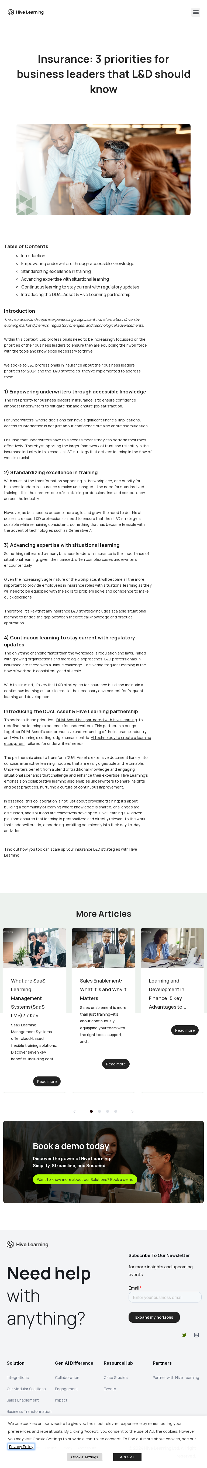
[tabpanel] (34, 1010)
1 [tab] (91, 1111)
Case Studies (116, 1377)
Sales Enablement (23, 1400)
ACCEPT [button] (127, 1457)
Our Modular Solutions (26, 1388)
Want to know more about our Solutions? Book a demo (85, 1179)
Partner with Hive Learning (176, 1377)
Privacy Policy (21, 1446)
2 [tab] (99, 1111)
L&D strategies (66, 371)
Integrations (18, 1377)
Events (110, 1388)
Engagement (66, 1388)
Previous (75, 1111)
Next (132, 1111)
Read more (47, 1063)
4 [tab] (115, 1111)
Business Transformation (29, 1411)
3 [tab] (107, 1111)
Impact (61, 1400)
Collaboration (67, 1377)
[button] (195, 12)
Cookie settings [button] (84, 1457)
